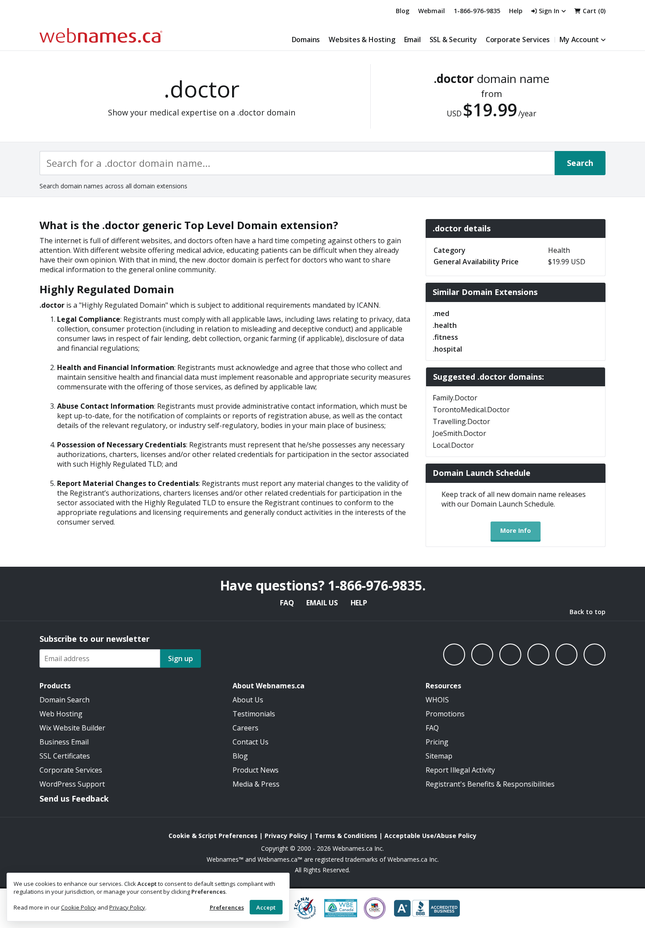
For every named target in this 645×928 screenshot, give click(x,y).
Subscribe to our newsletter (94, 639)
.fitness (445, 337)
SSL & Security (453, 39)
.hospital (447, 349)
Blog (402, 11)
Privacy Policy (127, 907)
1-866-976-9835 (477, 11)
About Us (248, 700)
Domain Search (64, 700)
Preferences (227, 907)
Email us (321, 603)
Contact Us (251, 742)
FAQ (287, 603)
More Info (515, 530)
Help (359, 603)
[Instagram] (482, 654)
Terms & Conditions (346, 835)
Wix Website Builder (72, 728)
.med (441, 313)
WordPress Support (72, 784)
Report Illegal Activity (460, 770)
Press (270, 784)
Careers (245, 728)
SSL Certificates (64, 756)
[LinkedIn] (510, 654)
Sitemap (439, 756)
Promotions (445, 714)
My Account (579, 39)
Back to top (588, 612)
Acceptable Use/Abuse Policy (430, 835)
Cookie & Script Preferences (213, 835)
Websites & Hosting (362, 39)
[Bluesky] (538, 654)
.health (445, 325)
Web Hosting (60, 714)
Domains (306, 39)
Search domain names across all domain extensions (113, 186)
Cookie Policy (78, 907)
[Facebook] (454, 654)
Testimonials (254, 714)
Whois (437, 700)
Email (412, 39)
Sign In (549, 11)
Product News (256, 770)
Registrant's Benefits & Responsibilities (490, 784)
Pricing (437, 742)
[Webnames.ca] (100, 35)
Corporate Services (518, 39)
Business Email (64, 742)
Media (243, 784)
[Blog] (566, 654)
